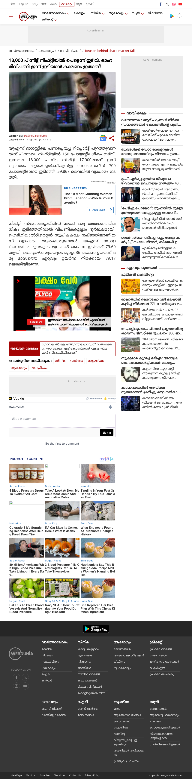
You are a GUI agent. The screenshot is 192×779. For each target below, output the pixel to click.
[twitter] (167, 4)
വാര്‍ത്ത (76, 361)
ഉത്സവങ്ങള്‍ (122, 721)
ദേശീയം (47, 649)
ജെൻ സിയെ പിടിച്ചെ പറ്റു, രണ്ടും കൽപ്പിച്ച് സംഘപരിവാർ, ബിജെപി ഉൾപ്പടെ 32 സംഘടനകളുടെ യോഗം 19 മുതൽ (151, 240)
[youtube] (180, 4)
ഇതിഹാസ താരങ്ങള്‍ (164, 662)
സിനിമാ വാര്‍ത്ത (89, 674)
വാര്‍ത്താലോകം (54, 13)
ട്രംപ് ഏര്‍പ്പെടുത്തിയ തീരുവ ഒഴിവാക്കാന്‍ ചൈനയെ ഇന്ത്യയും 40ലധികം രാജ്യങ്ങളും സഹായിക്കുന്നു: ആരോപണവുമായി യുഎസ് (151, 181)
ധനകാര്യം (46, 51)
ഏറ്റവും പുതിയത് (142, 268)
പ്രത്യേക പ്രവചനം (126, 761)
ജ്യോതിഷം (96, 361)
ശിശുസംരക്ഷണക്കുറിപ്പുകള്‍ (161, 736)
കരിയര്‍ (47, 681)
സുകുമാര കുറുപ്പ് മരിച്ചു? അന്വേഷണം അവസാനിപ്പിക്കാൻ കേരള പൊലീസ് (149, 360)
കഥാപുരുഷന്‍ (87, 681)
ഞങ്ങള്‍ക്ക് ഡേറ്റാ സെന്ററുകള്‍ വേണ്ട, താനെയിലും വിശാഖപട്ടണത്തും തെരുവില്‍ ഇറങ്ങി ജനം (149, 152)
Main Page (16, 775)
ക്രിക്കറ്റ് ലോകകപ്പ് (162, 674)
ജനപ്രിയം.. (40, 368)
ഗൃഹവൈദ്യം (122, 668)
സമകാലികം (50, 662)
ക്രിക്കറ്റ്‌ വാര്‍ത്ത (161, 649)
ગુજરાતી (90, 4)
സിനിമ (96, 13)
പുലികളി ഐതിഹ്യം (137, 275)
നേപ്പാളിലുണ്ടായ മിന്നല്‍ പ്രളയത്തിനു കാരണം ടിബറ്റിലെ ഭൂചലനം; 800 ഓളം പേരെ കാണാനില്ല (152, 331)
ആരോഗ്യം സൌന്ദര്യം (164, 715)
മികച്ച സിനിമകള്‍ (90, 687)
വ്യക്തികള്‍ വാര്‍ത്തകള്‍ (129, 753)
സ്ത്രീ (136, 13)
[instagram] (174, 4)
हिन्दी (13, 4)
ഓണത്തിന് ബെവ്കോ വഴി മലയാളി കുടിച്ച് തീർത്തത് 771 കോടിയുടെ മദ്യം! (151, 301)
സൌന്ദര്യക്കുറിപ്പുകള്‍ (165, 728)
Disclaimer (59, 775)
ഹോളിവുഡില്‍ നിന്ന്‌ (91, 693)
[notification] (179, 16)
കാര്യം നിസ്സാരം (88, 649)
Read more (36, 321)
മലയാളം (66, 4)
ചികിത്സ (119, 662)
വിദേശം (47, 655)
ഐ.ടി (46, 674)
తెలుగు (53, 4)
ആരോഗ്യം (116, 13)
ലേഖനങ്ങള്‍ (122, 649)
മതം (117, 709)
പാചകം (155, 721)
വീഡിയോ (155, 13)
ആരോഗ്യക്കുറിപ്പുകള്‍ (129, 655)
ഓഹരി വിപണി (69, 51)
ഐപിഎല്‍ (157, 668)
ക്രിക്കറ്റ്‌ (47, 20)
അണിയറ (84, 668)
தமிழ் (35, 4)
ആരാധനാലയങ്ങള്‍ (128, 715)
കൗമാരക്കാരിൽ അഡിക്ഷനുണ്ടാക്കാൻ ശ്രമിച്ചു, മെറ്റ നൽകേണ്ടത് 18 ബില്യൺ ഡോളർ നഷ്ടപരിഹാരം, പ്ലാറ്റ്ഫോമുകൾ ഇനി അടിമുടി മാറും (152, 390)
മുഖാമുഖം (85, 655)
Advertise (45, 775)
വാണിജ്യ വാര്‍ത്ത (54, 715)
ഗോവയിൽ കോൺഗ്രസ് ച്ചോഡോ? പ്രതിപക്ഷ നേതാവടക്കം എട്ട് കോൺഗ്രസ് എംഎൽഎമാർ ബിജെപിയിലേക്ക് (77, 349)
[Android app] (96, 629)
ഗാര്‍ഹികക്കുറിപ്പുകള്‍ (165, 744)
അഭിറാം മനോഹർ (35, 136)
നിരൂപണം (85, 662)
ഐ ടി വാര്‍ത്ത (88, 709)
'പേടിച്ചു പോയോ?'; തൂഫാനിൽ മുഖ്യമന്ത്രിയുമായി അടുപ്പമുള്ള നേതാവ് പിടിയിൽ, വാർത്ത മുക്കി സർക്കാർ (152, 210)
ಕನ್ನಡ (79, 4)
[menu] (12, 16)
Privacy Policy (92, 775)
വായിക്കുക (137, 113)
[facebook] (161, 4)
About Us (30, 775)
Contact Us (75, 775)
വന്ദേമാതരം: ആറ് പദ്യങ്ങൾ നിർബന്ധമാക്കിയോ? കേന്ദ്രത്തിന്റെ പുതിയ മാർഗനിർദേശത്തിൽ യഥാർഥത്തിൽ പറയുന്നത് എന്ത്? (151, 122)
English (23, 4)
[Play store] (172, 16)
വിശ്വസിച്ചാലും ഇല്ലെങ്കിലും (125, 742)
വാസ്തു (119, 734)
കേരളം (79, 13)
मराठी (43, 4)
